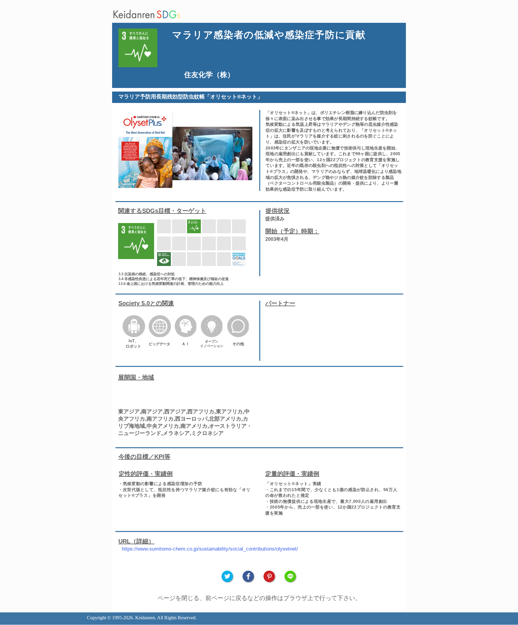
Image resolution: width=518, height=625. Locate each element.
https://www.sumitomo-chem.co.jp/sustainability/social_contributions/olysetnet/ (210, 549)
